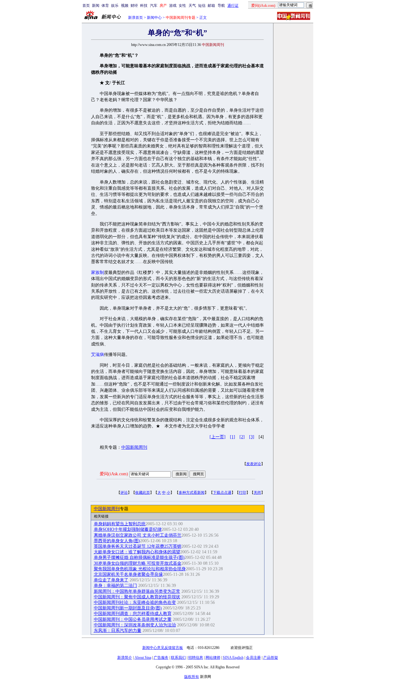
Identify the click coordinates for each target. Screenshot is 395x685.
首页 (86, 5)
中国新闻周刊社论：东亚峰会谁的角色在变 (135, 602)
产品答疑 (270, 657)
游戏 (173, 5)
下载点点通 (222, 492)
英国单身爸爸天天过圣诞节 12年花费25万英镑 (137, 546)
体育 (105, 5)
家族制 (97, 272)
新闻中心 (154, 17)
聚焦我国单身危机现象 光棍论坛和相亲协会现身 (140, 569)
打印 (242, 492)
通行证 (233, 5)
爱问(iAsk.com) (114, 474)
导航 (221, 5)
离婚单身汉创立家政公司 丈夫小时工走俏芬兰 (137, 535)
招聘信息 (195, 657)
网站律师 (213, 657)
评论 (124, 492)
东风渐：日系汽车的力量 (117, 630)
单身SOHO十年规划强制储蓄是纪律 (128, 529)
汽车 (153, 5)
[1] (232, 437)
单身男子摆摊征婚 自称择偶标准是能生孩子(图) (139, 557)
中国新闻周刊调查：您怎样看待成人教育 (133, 613)
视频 (124, 5)
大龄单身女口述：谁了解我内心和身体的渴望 (137, 552)
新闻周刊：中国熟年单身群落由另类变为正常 (137, 591)
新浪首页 (135, 17)
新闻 (95, 5)
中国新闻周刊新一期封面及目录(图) (128, 608)
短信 (202, 5)
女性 (182, 5)
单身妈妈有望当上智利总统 (120, 524)
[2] (242, 437)
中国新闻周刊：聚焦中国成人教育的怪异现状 (137, 597)
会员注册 (253, 657)
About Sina (143, 657)
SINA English (233, 657)
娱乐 (114, 5)
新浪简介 (124, 657)
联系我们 (178, 657)
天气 (192, 5)
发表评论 (253, 464)
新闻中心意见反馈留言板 (162, 648)
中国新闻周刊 (134, 447)
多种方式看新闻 (192, 492)
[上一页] (218, 437)
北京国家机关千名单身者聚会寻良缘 (128, 574)
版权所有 (191, 677)
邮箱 (211, 5)
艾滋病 (97, 354)
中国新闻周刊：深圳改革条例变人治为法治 (135, 625)
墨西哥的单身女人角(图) (117, 541)
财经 (134, 5)
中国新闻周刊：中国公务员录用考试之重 (133, 619)
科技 (144, 5)
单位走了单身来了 (111, 580)
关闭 (257, 492)
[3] (251, 437)
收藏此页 (142, 492)
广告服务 (161, 657)
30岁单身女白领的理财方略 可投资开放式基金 (137, 563)
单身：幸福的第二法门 (115, 585)
